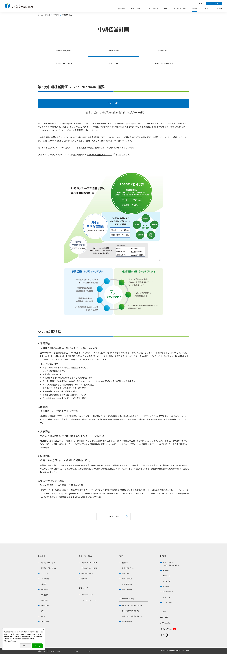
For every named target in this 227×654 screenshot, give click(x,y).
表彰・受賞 (125, 573)
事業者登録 (44, 595)
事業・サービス (85, 555)
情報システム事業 (87, 573)
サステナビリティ (126, 598)
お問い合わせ (166, 623)
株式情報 (166, 586)
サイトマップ (88, 651)
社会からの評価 (127, 621)
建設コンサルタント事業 (89, 568)
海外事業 (84, 579)
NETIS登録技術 (127, 584)
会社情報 (41, 555)
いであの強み (45, 579)
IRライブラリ (167, 581)
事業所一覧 (44, 589)
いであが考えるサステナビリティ (132, 605)
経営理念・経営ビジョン (48, 568)
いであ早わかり (168, 592)
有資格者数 (44, 600)
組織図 (43, 616)
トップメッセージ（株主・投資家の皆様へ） (171, 563)
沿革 (42, 611)
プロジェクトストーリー (89, 600)
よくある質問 (167, 602)
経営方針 (166, 570)
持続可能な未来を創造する (130, 611)
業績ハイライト (168, 576)
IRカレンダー (167, 597)
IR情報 (163, 555)
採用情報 (164, 617)
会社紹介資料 (45, 605)
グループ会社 (45, 622)
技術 (121, 555)
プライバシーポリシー (56, 651)
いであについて (46, 573)
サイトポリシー (75, 651)
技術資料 (125, 563)
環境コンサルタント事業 (89, 563)
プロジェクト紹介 (87, 595)
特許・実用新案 (127, 579)
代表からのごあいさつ (48, 563)
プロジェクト (84, 587)
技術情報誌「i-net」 (128, 568)
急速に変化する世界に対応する (132, 616)
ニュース (164, 611)
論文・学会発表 (127, 589)
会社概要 (43, 584)
